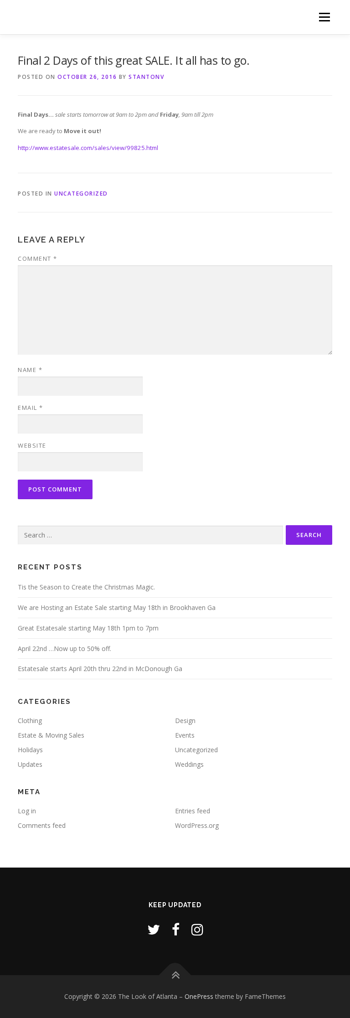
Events (185, 735)
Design (185, 720)
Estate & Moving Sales (51, 735)
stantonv (146, 77)
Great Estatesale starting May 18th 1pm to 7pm (88, 628)
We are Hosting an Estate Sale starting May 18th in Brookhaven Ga (117, 607)
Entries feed (192, 810)
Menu (324, 17)
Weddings (189, 764)
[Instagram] (197, 929)
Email (30, 407)
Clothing (30, 720)
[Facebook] (176, 929)
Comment (37, 258)
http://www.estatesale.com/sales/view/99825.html (88, 148)
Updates (30, 764)
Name (30, 370)
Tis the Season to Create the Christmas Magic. (86, 587)
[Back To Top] (175, 975)
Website (32, 445)
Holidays (30, 749)
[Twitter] (153, 929)
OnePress (199, 996)
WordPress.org (197, 825)
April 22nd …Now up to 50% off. (64, 648)
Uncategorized (81, 193)
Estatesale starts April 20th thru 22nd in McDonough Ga (100, 668)
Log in (27, 810)
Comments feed (42, 825)
